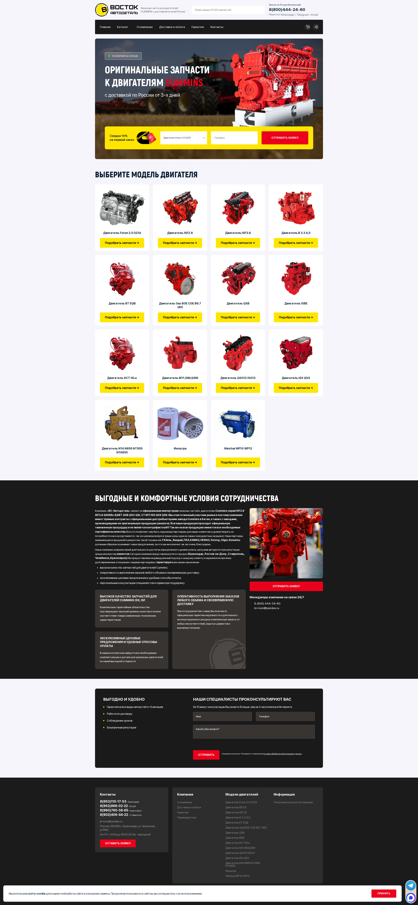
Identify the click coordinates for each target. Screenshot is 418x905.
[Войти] (316, 27)
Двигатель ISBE (295, 303)
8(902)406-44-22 (121, 814)
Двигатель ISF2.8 (180, 233)
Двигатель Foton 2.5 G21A (122, 233)
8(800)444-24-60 (287, 10)
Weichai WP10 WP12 (238, 448)
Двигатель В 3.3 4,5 (295, 233)
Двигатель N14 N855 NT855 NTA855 (122, 450)
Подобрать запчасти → (122, 243)
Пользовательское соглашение (293, 802)
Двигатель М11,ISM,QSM (180, 378)
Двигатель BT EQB (122, 303)
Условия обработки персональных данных (282, 754)
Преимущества (186, 817)
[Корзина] (308, 27)
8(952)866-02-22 (118, 805)
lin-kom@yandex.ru (111, 821)
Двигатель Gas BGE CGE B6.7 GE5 (180, 305)
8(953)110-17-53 (119, 801)
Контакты (216, 27)
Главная (105, 27)
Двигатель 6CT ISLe (122, 378)
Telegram (303, 14)
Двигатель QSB (238, 303)
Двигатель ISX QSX (296, 378)
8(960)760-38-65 (121, 810)
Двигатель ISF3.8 (238, 233)
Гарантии (198, 27)
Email (314, 14)
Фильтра (180, 448)
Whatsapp (287, 14)
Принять (384, 893)
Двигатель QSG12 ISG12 (238, 378)
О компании (145, 27)
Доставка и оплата (172, 27)
